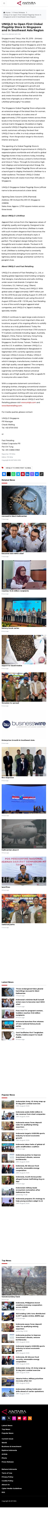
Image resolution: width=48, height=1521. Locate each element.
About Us (6, 1485)
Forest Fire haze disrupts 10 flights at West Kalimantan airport (21, 848)
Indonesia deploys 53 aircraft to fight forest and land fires (23, 886)
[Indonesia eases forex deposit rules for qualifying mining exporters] (8, 1126)
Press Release (19, 13)
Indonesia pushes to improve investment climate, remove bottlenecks (28, 1157)
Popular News (8, 1095)
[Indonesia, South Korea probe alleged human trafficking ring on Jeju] (8, 1180)
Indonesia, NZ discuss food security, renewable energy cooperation (27, 1168)
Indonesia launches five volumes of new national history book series (23, 627)
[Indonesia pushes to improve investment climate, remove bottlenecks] (8, 1158)
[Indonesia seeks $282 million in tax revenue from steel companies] (8, 1115)
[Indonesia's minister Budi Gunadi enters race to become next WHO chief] (24, 537)
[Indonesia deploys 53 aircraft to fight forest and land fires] (24, 871)
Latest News (8, 982)
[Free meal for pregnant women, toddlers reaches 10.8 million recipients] (24, 575)
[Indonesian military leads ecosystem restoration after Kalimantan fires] (8, 1191)
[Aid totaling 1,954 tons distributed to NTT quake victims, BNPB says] (8, 1317)
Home (8, 13)
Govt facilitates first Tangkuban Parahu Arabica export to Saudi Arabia (23, 664)
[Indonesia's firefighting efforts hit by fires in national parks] (24, 908)
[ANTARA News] (26, 3)
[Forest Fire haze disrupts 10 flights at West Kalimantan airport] (24, 834)
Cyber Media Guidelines (12, 1488)
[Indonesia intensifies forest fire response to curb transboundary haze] (24, 1281)
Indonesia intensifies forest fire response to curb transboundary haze (24, 1295)
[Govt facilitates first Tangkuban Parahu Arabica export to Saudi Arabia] (24, 649)
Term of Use (7, 1473)
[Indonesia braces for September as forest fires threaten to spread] (24, 687)
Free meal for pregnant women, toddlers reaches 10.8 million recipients (20, 589)
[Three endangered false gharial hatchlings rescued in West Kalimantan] (24, 500)
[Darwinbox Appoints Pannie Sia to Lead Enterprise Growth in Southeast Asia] (24, 724)
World (4, 1443)
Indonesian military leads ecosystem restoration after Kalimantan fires (28, 1190)
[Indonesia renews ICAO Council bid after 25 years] (24, 799)
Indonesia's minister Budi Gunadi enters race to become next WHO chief (23, 552)
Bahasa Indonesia (9, 1469)
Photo (4, 1458)
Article (4, 1454)
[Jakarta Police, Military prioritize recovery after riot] (8, 1382)
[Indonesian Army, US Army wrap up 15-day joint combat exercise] (8, 1105)
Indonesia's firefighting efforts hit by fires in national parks (21, 923)
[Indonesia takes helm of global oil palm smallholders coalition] (8, 1147)
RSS (3, 1492)
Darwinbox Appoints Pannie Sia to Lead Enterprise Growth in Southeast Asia (19, 739)
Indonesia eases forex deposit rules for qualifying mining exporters (29, 1125)
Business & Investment (11, 1446)
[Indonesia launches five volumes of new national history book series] (24, 612)
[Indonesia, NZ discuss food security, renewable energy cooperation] (8, 1169)
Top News (6, 1261)
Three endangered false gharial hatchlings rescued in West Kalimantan (21, 515)
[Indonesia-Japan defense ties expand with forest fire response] (24, 761)
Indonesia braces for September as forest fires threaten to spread (23, 702)
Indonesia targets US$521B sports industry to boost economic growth (30, 1135)
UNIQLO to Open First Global (18, 468)
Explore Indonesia (9, 1450)
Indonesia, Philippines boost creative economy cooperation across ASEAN (29, 1305)
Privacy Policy (7, 1477)
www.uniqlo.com (28, 402)
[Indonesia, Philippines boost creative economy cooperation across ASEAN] (8, 1306)
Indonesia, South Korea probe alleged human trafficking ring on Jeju (30, 1179)
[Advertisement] (24, 954)
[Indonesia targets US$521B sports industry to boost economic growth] (8, 1137)
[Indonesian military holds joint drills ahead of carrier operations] (8, 1392)
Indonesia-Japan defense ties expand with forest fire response (24, 776)
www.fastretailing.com (12, 406)
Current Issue (7, 1439)
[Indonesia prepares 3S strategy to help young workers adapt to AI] (8, 1202)
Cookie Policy (7, 1481)
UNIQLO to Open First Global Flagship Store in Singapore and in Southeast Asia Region (22, 16)
